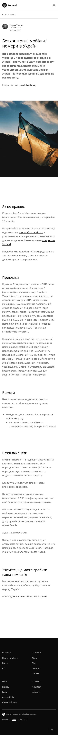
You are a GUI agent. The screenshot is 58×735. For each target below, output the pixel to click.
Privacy (5, 687)
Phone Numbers (10, 658)
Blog (4, 15)
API (3, 668)
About (34, 658)
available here (28, 85)
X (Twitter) (36, 687)
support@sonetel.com (31, 232)
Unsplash (41, 596)
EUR (20, 719)
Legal (4, 692)
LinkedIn (36, 692)
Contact (35, 673)
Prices (5, 663)
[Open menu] (54, 5)
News (13, 15)
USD (14, 719)
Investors (36, 668)
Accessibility (8, 697)
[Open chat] (52, 729)
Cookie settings (9, 702)
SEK (25, 719)
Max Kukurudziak (22, 596)
